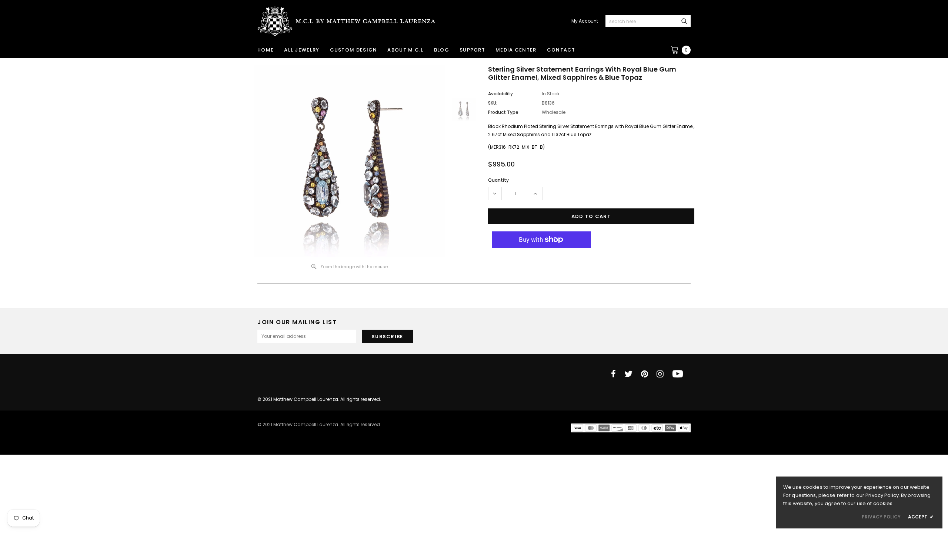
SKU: (492, 103)
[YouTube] (677, 374)
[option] (349, 161)
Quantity (498, 180)
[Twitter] (628, 374)
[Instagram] (660, 374)
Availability (500, 93)
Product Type (503, 112)
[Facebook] (613, 374)
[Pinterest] (644, 374)
